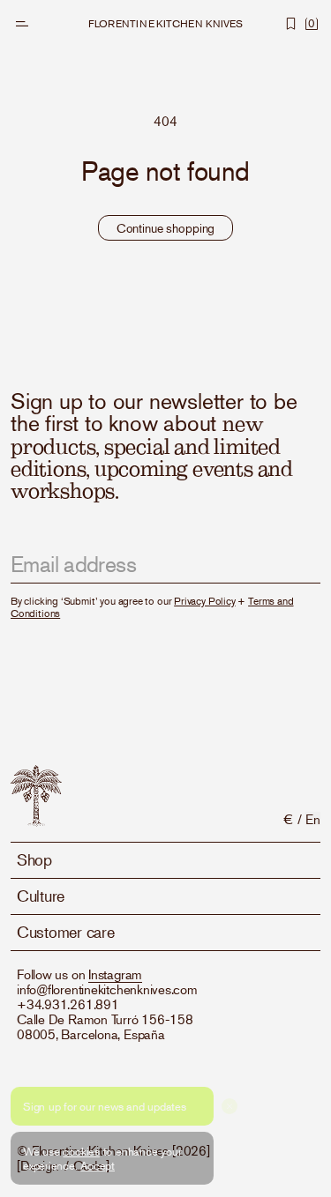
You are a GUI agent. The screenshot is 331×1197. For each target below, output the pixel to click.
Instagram (115, 973)
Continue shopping (166, 227)
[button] (22, 23)
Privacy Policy (204, 600)
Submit (287, 565)
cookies (81, 1151)
